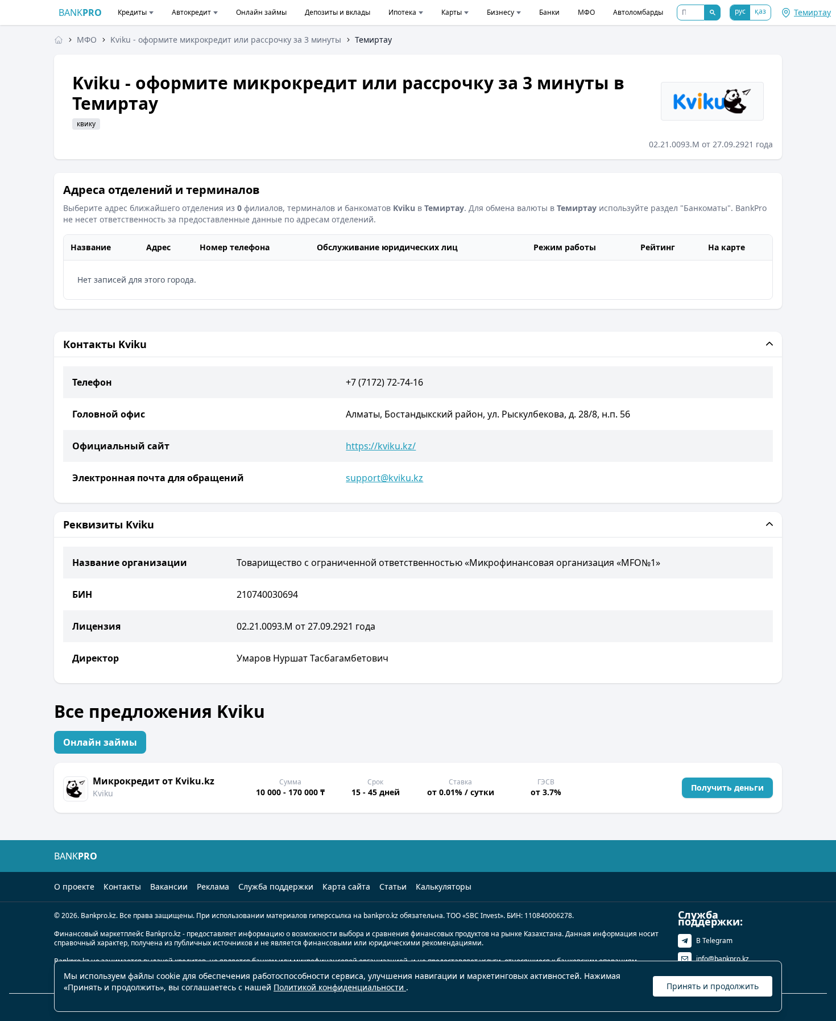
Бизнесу (500, 12)
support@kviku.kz (384, 478)
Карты (451, 12)
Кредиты (132, 12)
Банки (549, 12)
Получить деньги (727, 787)
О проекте (74, 886)
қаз (760, 11)
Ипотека (402, 12)
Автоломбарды (638, 12)
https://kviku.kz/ (381, 446)
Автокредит (191, 12)
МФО (586, 12)
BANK (80, 12)
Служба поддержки (275, 886)
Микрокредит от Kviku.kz (153, 781)
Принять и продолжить (713, 986)
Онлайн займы (261, 12)
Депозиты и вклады (337, 12)
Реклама (213, 886)
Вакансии (169, 886)
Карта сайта (346, 886)
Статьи (393, 886)
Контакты (122, 886)
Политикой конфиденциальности (340, 987)
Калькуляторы (443, 886)
